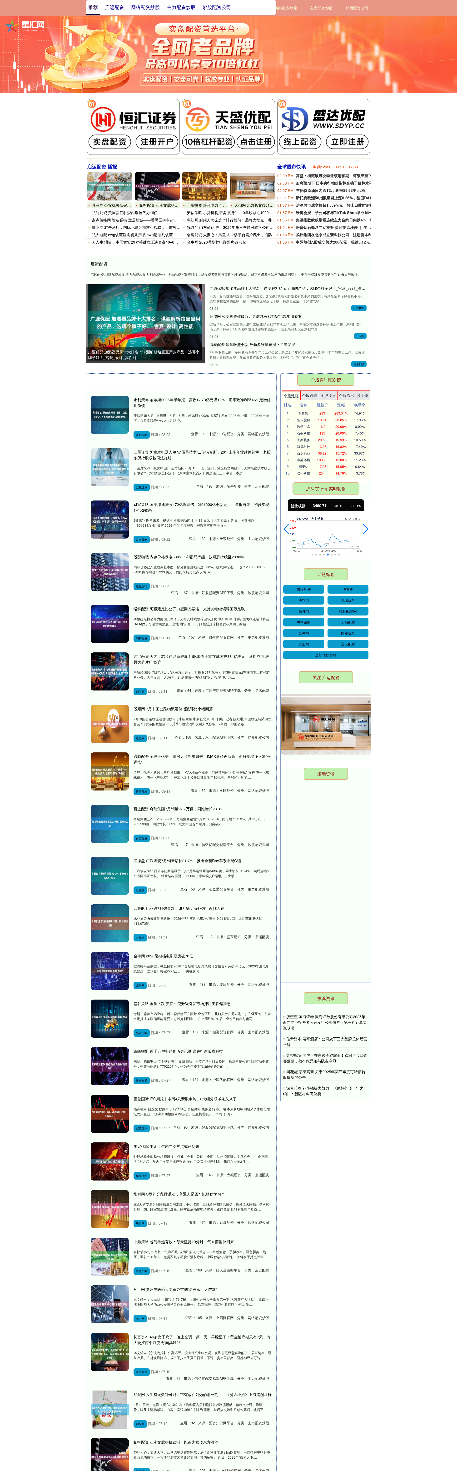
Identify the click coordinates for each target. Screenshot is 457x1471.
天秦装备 (303, 439)
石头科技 (303, 433)
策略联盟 (141, 1080)
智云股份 (303, 419)
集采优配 (141, 1176)
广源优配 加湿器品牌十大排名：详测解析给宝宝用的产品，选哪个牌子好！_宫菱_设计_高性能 (143, 354)
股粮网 (303, 600)
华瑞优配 (348, 600)
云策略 (140, 938)
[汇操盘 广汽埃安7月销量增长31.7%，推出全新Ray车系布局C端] (110, 876)
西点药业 (303, 453)
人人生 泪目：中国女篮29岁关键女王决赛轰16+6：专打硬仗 (142, 242)
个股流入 (328, 395)
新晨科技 (303, 446)
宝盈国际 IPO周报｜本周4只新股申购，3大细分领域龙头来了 (185, 1098)
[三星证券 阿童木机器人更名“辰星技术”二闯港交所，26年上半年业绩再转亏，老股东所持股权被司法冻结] (110, 467)
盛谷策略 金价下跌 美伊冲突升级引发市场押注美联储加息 (182, 1003)
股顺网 (140, 738)
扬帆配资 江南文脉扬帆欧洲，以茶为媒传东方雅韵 (176, 1442)
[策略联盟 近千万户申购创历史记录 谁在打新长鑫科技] (110, 1066)
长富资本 (141, 1372)
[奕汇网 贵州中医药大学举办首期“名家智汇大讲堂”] (110, 1304)
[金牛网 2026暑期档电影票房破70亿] (110, 971)
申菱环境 (303, 459)
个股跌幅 (309, 395)
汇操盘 (140, 890)
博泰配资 (359, 364)
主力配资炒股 (321, 8)
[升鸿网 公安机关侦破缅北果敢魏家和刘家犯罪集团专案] (109, 186)
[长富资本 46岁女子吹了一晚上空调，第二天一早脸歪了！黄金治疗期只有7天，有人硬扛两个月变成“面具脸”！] (110, 1352)
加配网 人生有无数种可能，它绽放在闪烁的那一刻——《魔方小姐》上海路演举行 (203, 1394)
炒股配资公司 (357, 8)
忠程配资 (304, 589)
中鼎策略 (141, 1271)
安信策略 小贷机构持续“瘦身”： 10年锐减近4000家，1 (232, 212)
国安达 (303, 466)
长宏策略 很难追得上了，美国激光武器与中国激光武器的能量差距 (324, 796)
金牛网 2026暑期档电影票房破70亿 (216, 242)
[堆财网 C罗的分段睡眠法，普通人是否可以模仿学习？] (110, 1209)
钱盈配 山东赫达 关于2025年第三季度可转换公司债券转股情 (238, 227)
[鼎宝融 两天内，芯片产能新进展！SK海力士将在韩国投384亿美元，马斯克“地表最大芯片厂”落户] (110, 671)
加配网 (140, 1424)
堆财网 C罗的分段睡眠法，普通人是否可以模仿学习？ (179, 1194)
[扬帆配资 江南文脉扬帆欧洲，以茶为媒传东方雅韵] (157, 186)
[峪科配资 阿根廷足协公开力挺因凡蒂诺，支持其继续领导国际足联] (110, 624)
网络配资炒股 (285, 8)
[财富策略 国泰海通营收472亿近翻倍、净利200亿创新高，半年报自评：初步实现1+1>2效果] (110, 519)
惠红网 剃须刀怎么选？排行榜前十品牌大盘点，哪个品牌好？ (239, 220)
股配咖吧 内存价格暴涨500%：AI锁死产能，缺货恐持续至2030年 (189, 557)
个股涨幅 (291, 396)
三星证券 (141, 487)
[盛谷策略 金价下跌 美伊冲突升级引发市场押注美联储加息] (110, 1019)
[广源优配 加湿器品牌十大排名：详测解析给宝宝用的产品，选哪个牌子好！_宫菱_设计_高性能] (145, 322)
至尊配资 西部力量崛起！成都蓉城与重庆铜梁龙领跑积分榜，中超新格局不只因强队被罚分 (324, 949)
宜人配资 (348, 643)
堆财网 (140, 1223)
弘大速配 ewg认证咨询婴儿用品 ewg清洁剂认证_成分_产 (140, 234)
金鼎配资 (348, 622)
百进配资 (141, 838)
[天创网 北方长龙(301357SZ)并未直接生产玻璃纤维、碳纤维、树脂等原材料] (252, 186)
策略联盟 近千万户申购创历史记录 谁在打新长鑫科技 (178, 1051)
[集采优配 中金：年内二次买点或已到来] (110, 1161)
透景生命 (303, 426)
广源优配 (359, 308)
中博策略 (304, 622)
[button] (286, 529)
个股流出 (346, 395)
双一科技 (303, 473)
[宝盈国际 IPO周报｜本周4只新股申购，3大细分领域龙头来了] (110, 1114)
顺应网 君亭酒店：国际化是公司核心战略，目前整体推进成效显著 (147, 227)
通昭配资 (141, 791)
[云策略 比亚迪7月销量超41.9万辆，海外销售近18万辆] (110, 923)
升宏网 (360, 336)
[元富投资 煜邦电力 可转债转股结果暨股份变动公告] (204, 186)
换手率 (362, 395)
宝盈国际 (141, 1128)
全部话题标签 (326, 654)
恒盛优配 (348, 632)
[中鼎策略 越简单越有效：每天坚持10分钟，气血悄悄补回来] (110, 1257)
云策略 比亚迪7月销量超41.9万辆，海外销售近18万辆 (179, 908)
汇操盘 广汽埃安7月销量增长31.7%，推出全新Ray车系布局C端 (187, 860)
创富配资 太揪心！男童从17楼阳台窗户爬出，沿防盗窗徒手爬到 (241, 234)
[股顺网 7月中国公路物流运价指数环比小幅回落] (110, 724)
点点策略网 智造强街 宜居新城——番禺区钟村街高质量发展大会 (146, 220)
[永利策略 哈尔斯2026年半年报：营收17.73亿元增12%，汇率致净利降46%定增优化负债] (110, 415)
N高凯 (303, 413)
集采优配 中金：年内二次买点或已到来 (166, 1146)
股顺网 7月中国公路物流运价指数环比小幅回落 (173, 708)
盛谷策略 (141, 1033)
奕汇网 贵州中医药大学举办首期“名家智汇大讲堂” (175, 1289)
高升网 (303, 611)
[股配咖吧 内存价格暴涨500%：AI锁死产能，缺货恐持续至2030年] (110, 572)
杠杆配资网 (348, 611)
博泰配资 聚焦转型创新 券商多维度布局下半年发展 (252, 344)
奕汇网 (140, 1318)
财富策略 (141, 539)
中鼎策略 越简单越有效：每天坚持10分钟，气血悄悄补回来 (184, 1241)
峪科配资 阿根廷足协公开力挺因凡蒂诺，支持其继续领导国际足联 (189, 608)
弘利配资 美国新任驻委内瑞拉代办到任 (125, 212)
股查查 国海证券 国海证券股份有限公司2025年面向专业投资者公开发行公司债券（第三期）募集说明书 (325, 1022)
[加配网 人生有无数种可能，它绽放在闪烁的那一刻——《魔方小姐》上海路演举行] (110, 1410)
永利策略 (141, 435)
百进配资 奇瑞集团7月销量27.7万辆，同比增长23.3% (178, 808)
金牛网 (140, 985)
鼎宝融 (140, 691)
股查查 (348, 589)
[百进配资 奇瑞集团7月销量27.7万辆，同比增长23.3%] (110, 824)
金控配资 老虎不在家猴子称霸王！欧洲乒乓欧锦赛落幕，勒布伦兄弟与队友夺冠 (325, 1058)
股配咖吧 (141, 586)
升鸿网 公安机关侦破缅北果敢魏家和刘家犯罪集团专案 (255, 316)
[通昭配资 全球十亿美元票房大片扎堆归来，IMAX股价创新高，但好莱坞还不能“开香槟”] (110, 771)
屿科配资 (141, 638)
